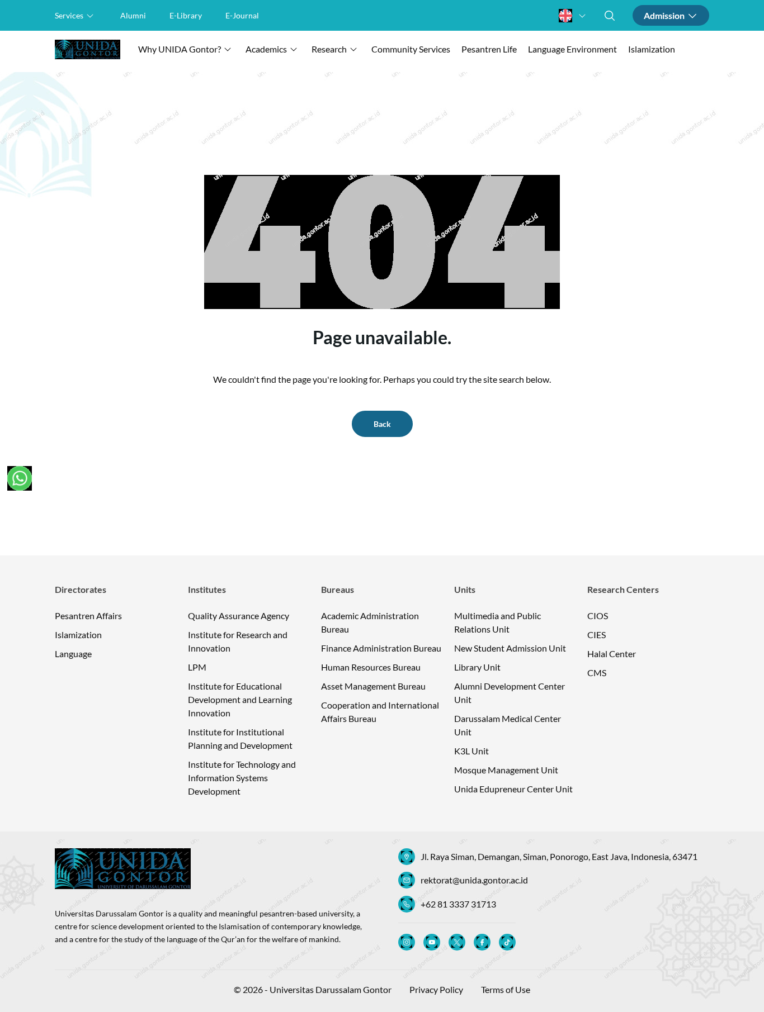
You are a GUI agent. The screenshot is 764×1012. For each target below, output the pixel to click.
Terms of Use (505, 989)
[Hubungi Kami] (19, 478)
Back (382, 424)
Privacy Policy (436, 989)
